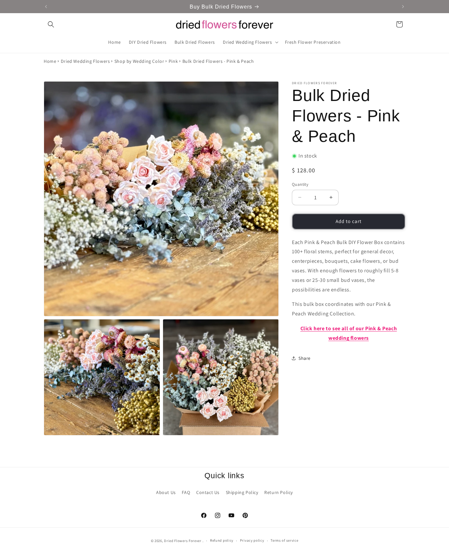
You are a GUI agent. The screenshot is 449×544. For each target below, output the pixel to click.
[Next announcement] (403, 6)
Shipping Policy (242, 492)
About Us (166, 492)
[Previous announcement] (46, 6)
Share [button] (304, 358)
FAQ (186, 492)
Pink (173, 61)
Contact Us (208, 492)
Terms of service (284, 540)
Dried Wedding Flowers (85, 61)
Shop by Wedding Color (139, 61)
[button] (51, 24)
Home (50, 61)
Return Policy (278, 492)
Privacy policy (252, 540)
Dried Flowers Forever (182, 540)
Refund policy (221, 540)
